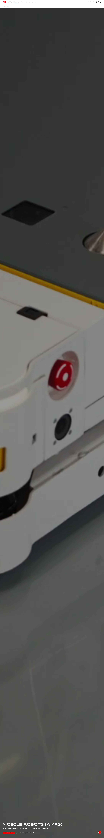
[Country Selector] (96, 2)
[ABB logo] (4, 2)
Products (17, 2)
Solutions (22, 2)
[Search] (98, 2)
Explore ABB (89, 1)
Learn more (6, 832)
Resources (33, 2)
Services (28, 2)
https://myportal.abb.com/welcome (100, 2)
